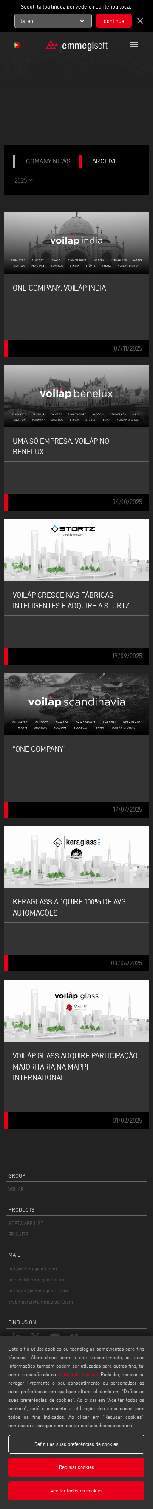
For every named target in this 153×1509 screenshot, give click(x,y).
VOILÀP (16, 1189)
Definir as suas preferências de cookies (76, 1444)
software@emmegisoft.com (38, 1290)
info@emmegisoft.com (32, 1268)
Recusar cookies (76, 1467)
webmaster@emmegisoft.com (40, 1301)
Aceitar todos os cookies (76, 1490)
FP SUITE (18, 1234)
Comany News (48, 161)
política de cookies (77, 1374)
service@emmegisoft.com (36, 1279)
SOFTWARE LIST (25, 1223)
